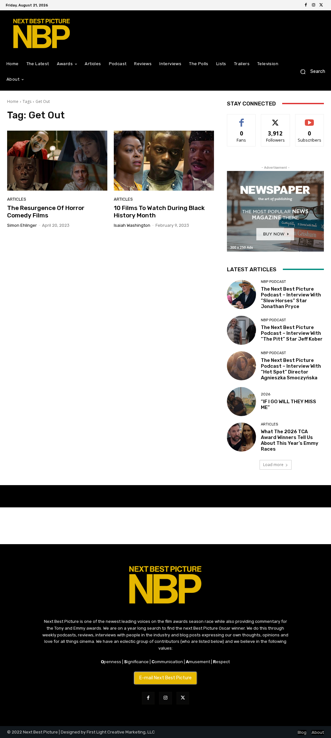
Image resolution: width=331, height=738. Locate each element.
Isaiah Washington (132, 225)
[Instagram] (313, 5)
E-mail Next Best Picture (165, 678)
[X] (321, 5)
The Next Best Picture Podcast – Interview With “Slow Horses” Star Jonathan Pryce (291, 297)
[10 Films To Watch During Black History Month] (164, 161)
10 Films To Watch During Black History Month (159, 211)
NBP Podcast (273, 282)
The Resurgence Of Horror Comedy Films (45, 211)
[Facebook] (306, 5)
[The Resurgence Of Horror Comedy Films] (57, 161)
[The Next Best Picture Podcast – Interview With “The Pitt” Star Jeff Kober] (241, 330)
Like (241, 119)
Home (12, 101)
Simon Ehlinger (22, 225)
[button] (310, 71)
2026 (265, 394)
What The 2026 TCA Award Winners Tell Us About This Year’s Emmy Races (289, 440)
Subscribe (310, 119)
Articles (16, 199)
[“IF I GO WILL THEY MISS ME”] (241, 401)
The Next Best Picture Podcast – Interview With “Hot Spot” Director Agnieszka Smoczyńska (291, 369)
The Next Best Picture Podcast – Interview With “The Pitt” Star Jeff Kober (292, 333)
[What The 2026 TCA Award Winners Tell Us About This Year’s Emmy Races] (241, 437)
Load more (273, 464)
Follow (275, 119)
